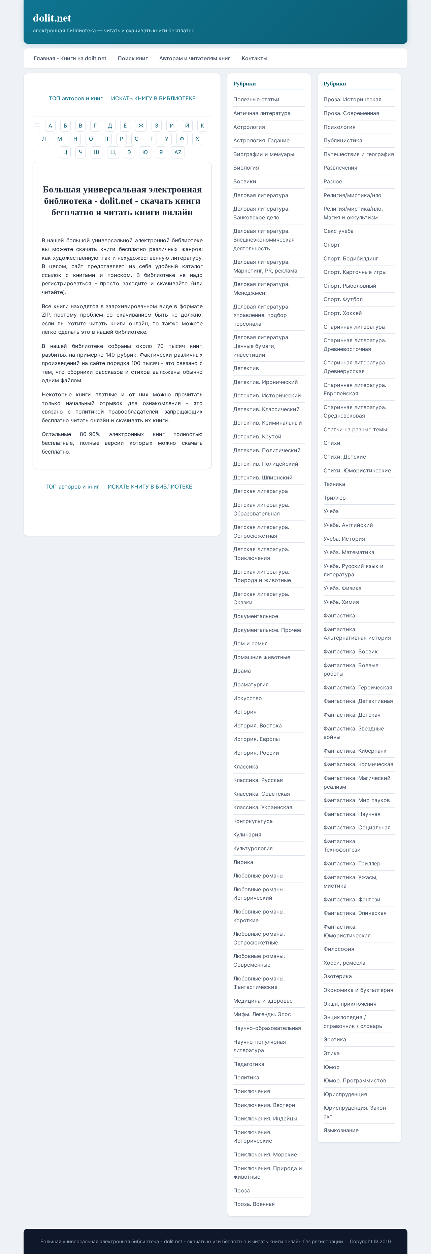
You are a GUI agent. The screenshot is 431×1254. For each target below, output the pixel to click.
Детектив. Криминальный (267, 422)
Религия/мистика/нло (353, 195)
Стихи (332, 442)
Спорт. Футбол (343, 299)
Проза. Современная (351, 113)
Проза (241, 1190)
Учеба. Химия (341, 602)
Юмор (332, 1067)
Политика (246, 1077)
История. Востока (257, 725)
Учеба (331, 511)
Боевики (244, 181)
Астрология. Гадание (261, 140)
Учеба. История (344, 538)
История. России (256, 752)
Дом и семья (250, 643)
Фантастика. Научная (352, 814)
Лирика (243, 862)
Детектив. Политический (267, 450)
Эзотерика (338, 976)
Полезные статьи (256, 99)
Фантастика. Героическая (358, 687)
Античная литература (262, 113)
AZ (177, 152)
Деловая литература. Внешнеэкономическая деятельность (264, 239)
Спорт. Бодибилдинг (351, 258)
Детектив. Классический (266, 409)
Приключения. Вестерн (264, 1105)
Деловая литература (260, 195)
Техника (334, 483)
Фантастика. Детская (352, 714)
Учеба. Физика (343, 588)
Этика (332, 1053)
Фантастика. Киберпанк (355, 750)
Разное (333, 181)
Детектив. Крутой (257, 436)
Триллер (335, 497)
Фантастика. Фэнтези (352, 899)
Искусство (247, 698)
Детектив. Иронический (265, 382)
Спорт (332, 244)
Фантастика (339, 615)
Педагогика (248, 1064)
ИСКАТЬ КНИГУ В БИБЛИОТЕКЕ (153, 98)
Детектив (246, 368)
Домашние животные (261, 657)
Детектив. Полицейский (265, 463)
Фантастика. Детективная (358, 700)
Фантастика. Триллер (352, 863)
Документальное (255, 616)
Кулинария (247, 834)
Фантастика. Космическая (358, 764)
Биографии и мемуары (263, 154)
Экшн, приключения (350, 1003)
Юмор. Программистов (355, 1080)
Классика (245, 766)
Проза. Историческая (353, 99)
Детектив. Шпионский (263, 477)
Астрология (249, 126)
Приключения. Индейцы (265, 1118)
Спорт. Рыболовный (350, 285)
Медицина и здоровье (263, 1000)
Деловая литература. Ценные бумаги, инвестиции (261, 346)
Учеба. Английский (348, 525)
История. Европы (256, 739)
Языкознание (341, 1130)
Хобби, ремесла (344, 962)
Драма (242, 670)
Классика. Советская (261, 793)
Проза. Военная (254, 1204)
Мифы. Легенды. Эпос (262, 1014)
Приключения (251, 1091)
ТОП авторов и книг (76, 98)
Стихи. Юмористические (357, 470)
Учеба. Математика (349, 552)
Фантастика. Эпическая (355, 912)
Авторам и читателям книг (194, 58)
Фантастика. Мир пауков (357, 800)
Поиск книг (133, 58)
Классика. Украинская (262, 807)
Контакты (254, 58)
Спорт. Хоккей (343, 313)
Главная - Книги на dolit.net (70, 58)
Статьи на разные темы (355, 429)
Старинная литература (354, 326)
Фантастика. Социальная (357, 827)
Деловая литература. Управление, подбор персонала (261, 315)
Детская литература (260, 491)
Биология (246, 167)
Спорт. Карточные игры (355, 271)
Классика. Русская (258, 780)
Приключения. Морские (265, 1154)
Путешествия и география (359, 154)
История (245, 711)
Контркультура (253, 821)
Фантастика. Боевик (351, 651)
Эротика (335, 1039)
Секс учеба (339, 230)
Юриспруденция (345, 1094)
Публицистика (343, 140)
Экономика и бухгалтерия (358, 990)
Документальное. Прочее (267, 629)
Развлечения (340, 167)
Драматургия (251, 684)
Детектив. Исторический (267, 395)
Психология (340, 126)
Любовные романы (258, 875)
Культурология (253, 848)
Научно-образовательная (267, 1028)
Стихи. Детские (345, 456)
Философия (339, 948)
